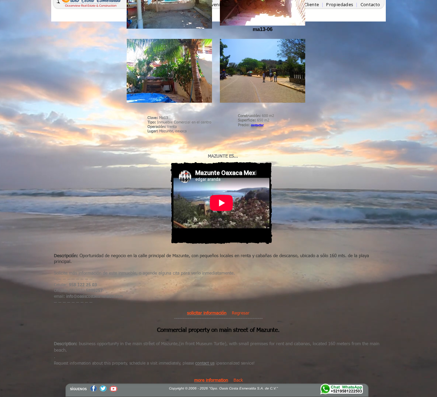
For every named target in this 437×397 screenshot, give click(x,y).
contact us (204, 364)
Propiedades (340, 4)
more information (211, 380)
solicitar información (206, 313)
